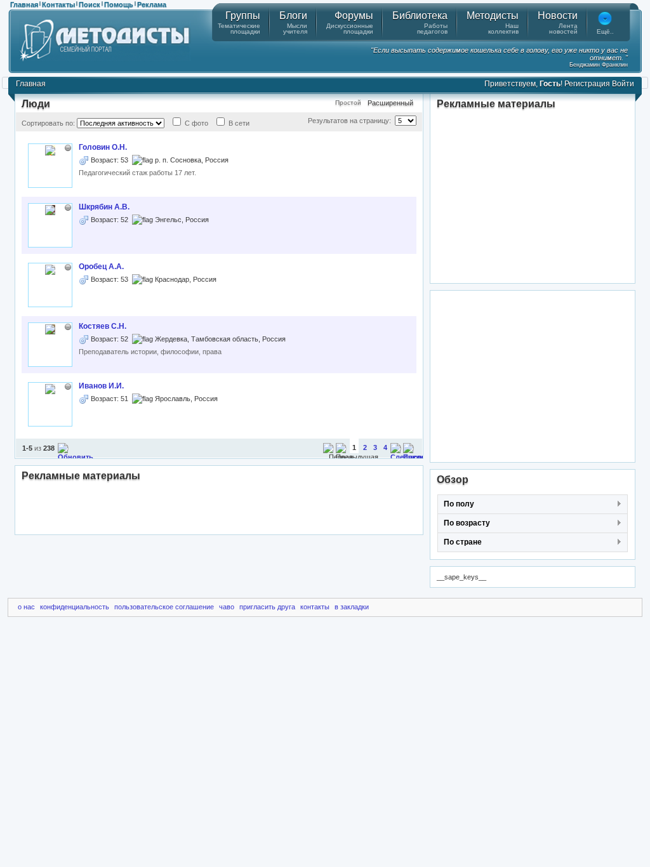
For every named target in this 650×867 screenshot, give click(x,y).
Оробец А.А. (101, 266)
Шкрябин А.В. (104, 206)
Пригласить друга (267, 607)
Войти (623, 83)
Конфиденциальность (74, 607)
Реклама (151, 4)
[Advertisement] (219, 509)
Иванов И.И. (101, 385)
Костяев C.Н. (102, 326)
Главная (24, 4)
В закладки (352, 607)
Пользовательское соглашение (164, 607)
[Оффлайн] (68, 148)
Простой (348, 102)
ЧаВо (226, 607)
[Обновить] (75, 457)
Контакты (58, 4)
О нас (26, 607)
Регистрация (587, 83)
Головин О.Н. (103, 147)
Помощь (118, 4)
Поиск (89, 4)
